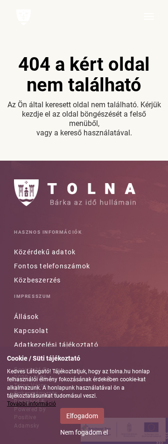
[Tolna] (23, 17)
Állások (26, 316)
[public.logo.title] (75, 193)
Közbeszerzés (37, 280)
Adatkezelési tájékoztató (56, 344)
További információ (31, 403)
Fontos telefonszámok (52, 266)
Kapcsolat (31, 330)
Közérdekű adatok (45, 252)
